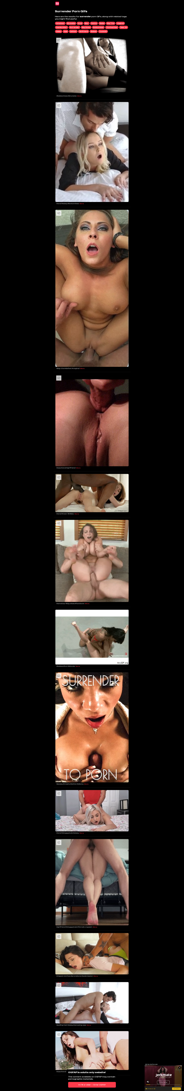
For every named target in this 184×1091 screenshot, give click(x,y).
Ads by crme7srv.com (151, 1064)
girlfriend (83, 31)
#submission (87, 976)
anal (80, 23)
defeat (73, 31)
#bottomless (73, 203)
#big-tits (60, 368)
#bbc (72, 514)
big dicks (86, 27)
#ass (65, 96)
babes (93, 31)
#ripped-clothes (63, 976)
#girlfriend (70, 468)
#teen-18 (65, 514)
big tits (110, 23)
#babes (59, 96)
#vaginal (76, 368)
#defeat (68, 368)
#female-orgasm (84, 927)
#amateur (60, 603)
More (79, 96)
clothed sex (111, 27)
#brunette (72, 96)
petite (94, 23)
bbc (86, 23)
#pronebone (76, 976)
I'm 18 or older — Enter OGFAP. (92, 1085)
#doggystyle (67, 833)
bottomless (98, 27)
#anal (58, 203)
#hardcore (79, 603)
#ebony (80, 784)
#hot (65, 666)
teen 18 (123, 27)
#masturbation (70, 784)
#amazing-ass (79, 1025)
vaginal (120, 23)
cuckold (103, 31)
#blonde (71, 666)
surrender (74, 27)
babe (102, 23)
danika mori (61, 27)
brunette (71, 23)
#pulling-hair (61, 1025)
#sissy (64, 203)
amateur (60, 23)
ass (65, 31)
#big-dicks (70, 603)
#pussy (59, 784)
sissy (58, 31)
